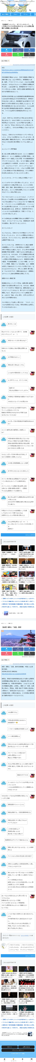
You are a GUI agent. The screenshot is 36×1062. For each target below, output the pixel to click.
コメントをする (30, 534)
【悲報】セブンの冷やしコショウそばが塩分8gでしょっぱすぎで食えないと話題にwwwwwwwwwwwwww (18, 598)
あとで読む (5, 60)
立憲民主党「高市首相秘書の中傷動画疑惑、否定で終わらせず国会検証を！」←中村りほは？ (18, 604)
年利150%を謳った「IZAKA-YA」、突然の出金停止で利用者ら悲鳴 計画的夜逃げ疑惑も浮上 (18, 606)
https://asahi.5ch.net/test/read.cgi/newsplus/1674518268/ (24, 64)
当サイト (9, 1047)
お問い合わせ (26, 1047)
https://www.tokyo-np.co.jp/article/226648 (14, 674)
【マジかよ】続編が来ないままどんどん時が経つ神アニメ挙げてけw (18, 601)
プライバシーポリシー (18, 1050)
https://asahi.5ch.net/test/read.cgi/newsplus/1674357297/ (24, 663)
